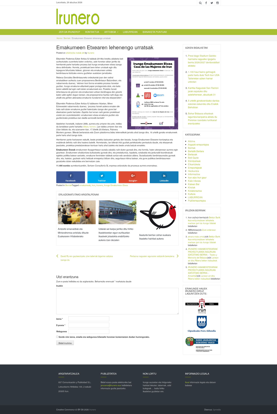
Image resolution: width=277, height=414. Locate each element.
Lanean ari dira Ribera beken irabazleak (203, 259)
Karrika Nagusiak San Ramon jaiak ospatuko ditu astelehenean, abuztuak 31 (203, 91)
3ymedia (217, 409)
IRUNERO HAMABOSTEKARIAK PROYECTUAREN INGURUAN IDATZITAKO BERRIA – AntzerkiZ (203, 271)
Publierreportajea (197, 200)
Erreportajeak (195, 167)
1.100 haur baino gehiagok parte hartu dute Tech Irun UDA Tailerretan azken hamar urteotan (203, 76)
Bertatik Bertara (196, 151)
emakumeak (85, 185)
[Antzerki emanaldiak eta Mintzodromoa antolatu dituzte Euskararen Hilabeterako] (77, 211)
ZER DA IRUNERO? (69, 32)
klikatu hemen (89, 126)
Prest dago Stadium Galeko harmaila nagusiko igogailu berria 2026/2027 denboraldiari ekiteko (204, 60)
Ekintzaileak (194, 161)
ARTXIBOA (110, 32)
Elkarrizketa (194, 164)
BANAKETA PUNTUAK (155, 32)
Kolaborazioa (195, 190)
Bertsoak (192, 154)
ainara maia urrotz (196, 236)
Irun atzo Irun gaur (197, 177)
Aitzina (191, 141)
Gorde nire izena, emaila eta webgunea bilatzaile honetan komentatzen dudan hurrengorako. (104, 336)
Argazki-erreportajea (198, 144)
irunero (99, 185)
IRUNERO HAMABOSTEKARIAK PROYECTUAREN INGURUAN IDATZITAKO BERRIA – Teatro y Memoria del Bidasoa (203, 253)
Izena (59, 318)
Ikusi (187, 382)
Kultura (191, 194)
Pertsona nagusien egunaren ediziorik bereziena (152, 256)
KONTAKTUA (92, 32)
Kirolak (191, 187)
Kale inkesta (194, 180)
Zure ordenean (209, 229)
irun (93, 185)
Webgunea (61, 331)
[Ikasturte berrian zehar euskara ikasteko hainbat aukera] (158, 215)
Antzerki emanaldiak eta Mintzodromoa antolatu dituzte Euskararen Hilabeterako (73, 232)
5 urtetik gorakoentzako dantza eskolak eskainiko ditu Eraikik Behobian (203, 104)
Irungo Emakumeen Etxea (116, 185)
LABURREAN (130, 32)
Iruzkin (59, 285)
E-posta (60, 325)
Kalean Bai (193, 184)
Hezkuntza (193, 171)
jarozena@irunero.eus (111, 385)
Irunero (91, 52)
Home (59, 38)
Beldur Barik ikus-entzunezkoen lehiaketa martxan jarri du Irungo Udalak (204, 220)
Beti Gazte (193, 157)
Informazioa (194, 174)
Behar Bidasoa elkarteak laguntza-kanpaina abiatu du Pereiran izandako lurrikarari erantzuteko (202, 118)
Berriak (67, 38)
